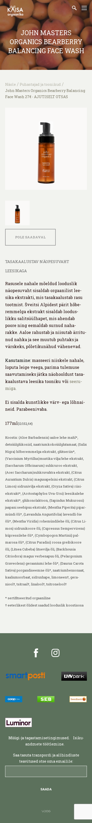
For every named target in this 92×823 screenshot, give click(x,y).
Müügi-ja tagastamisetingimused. (39, 737)
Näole (10, 84)
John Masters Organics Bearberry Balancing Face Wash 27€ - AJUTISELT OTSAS (45, 93)
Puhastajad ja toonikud (40, 84)
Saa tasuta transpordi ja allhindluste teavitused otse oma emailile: (46, 758)
